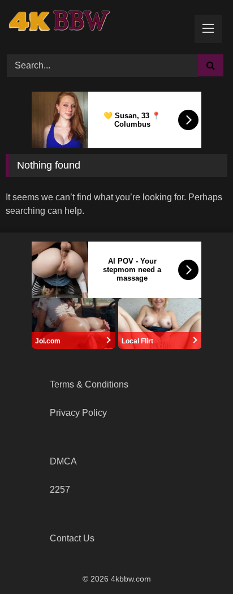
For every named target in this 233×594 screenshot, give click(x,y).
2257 (60, 489)
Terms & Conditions (89, 384)
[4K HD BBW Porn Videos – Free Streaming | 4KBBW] (62, 25)
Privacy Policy (78, 412)
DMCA (63, 461)
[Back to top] (197, 560)
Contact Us (72, 538)
